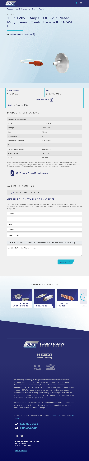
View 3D (28, 35)
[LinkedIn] (17, 436)
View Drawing (42, 100)
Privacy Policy (56, 415)
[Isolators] (44, 298)
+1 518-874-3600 (28, 423)
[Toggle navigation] (81, 3)
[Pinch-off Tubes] (67, 298)
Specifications (15, 35)
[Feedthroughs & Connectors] (21, 298)
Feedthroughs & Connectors (18, 9)
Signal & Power (38, 9)
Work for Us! (21, 451)
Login (10, 105)
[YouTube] (21, 436)
